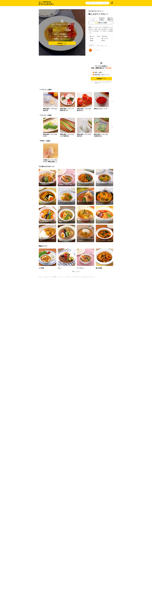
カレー (60, 277)
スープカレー (67, 277)
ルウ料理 (54, 277)
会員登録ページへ (62, 43)
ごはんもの (46, 277)
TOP (40, 277)
